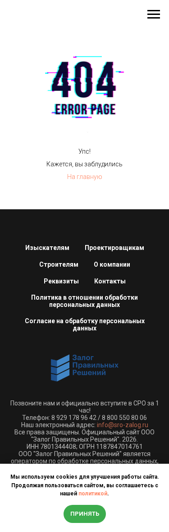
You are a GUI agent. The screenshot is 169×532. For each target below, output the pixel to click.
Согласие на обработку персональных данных (85, 324)
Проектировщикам (114, 247)
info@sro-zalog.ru (122, 424)
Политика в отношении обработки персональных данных (84, 301)
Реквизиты (61, 281)
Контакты (110, 281)
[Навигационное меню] (153, 14)
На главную (84, 176)
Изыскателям (47, 247)
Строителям (58, 264)
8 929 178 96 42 (73, 417)
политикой (92, 493)
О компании (112, 264)
